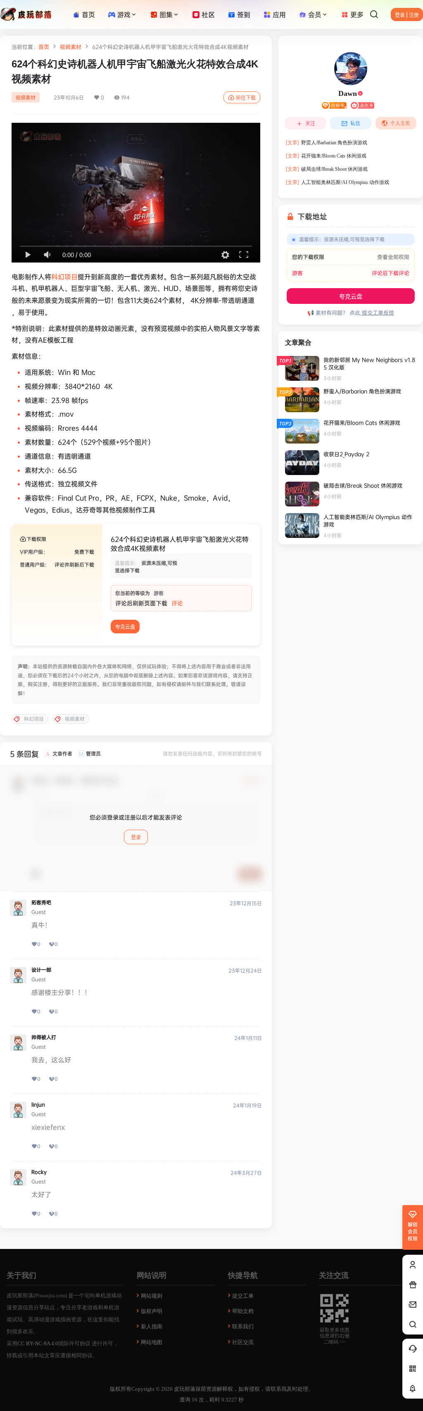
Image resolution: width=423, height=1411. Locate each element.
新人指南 (151, 1326)
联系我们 (243, 1326)
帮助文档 (243, 1311)
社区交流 (243, 1342)
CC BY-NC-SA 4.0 (37, 1343)
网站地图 (151, 1342)
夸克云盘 (125, 627)
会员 (314, 14)
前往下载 (246, 98)
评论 (177, 603)
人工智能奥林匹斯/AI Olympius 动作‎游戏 (337, 182)
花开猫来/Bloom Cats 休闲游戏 (326, 155)
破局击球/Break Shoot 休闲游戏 (327, 169)
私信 (355, 123)
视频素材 (70, 46)
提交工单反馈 (377, 312)
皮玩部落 (184, 1389)
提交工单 (243, 1296)
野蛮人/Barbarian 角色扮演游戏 (326, 142)
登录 (136, 837)
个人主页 (400, 123)
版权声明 (151, 1311)
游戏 (124, 14)
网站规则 (151, 1296)
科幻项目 (64, 276)
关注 (310, 123)
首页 (43, 46)
